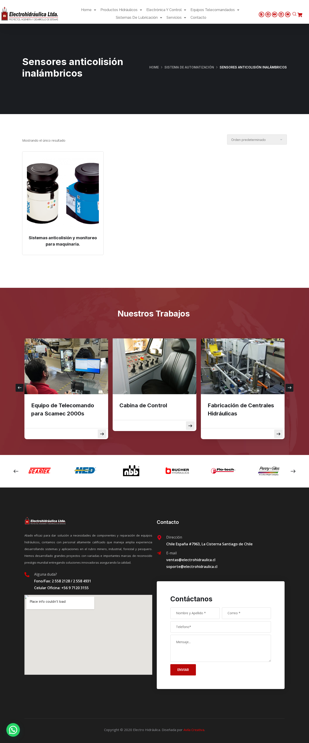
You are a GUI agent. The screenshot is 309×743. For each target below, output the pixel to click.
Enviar (183, 670)
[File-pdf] (261, 14)
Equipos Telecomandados (212, 10)
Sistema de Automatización (189, 67)
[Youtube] (274, 14)
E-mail (171, 553)
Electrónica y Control (164, 10)
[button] (13, 730)
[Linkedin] (281, 14)
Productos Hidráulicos (119, 10)
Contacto (198, 17)
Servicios (174, 17)
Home (86, 10)
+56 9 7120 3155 (75, 587)
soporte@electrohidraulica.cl (191, 566)
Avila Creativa (193, 729)
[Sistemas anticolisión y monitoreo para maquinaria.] (63, 194)
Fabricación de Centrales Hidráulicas (241, 409)
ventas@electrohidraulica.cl (190, 559)
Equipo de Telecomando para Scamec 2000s (62, 409)
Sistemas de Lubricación (137, 17)
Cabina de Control (143, 405)
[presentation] (20, 388)
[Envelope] (287, 14)
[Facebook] (268, 14)
